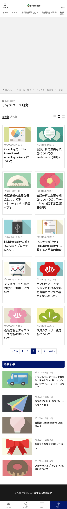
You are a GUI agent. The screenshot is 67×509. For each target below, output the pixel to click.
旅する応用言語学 (43, 492)
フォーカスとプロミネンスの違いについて (49, 467)
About (15, 12)
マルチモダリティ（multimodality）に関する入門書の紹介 (49, 245)
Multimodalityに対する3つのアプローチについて (17, 245)
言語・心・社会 (24, 90)
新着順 (5, 116)
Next (51, 351)
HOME (8, 90)
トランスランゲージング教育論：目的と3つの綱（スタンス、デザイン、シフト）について (49, 381)
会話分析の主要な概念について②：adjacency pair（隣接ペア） (17, 201)
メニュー (42, 507)
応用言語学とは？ (30, 12)
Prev (16, 351)
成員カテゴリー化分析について (49, 332)
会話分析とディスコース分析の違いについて (16, 334)
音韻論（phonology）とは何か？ (49, 424)
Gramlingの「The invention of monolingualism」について (16, 155)
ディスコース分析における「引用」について (16, 288)
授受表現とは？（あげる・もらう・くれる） (49, 403)
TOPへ (58, 507)
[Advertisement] (33, 53)
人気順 (13, 116)
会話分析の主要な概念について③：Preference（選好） (49, 153)
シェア (25, 507)
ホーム (5, 12)
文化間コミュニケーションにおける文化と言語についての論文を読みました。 (49, 289)
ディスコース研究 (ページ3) (49, 90)
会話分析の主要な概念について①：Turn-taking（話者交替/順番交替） (50, 201)
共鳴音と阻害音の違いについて (49, 446)
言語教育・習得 (49, 12)
